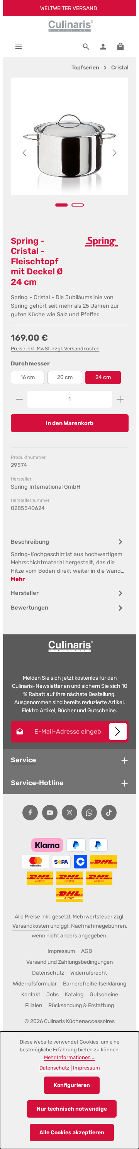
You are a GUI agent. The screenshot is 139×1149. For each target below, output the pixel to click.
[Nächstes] (114, 153)
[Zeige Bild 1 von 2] (61, 205)
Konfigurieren (72, 1085)
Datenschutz (48, 973)
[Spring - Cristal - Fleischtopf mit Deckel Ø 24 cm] (69, 136)
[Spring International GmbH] (102, 242)
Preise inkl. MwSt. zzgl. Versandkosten (55, 348)
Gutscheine (104, 994)
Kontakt (30, 994)
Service (23, 760)
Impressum (61, 951)
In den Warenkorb (69, 423)
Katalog (74, 994)
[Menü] (18, 46)
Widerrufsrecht (88, 973)
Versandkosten (30, 926)
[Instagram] (69, 812)
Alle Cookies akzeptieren (71, 1132)
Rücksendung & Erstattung (81, 1005)
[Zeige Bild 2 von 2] (77, 205)
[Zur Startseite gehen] (69, 26)
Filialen (33, 1005)
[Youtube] (50, 812)
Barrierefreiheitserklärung (94, 983)
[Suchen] (86, 46)
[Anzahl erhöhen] (120, 399)
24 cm (103, 377)
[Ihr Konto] (103, 46)
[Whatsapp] (89, 812)
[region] (69, 153)
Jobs (52, 994)
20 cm (65, 377)
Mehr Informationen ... (69, 1057)
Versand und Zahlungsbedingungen (69, 962)
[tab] (68, 560)
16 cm (27, 377)
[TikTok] (109, 812)
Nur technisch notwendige (72, 1109)
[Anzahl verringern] (19, 399)
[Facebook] (30, 812)
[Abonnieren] (118, 731)
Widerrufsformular (35, 983)
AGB (86, 951)
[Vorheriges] (25, 153)
